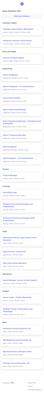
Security (30, 386)
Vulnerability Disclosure (35, 389)
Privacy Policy (32, 383)
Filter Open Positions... (22, 16)
